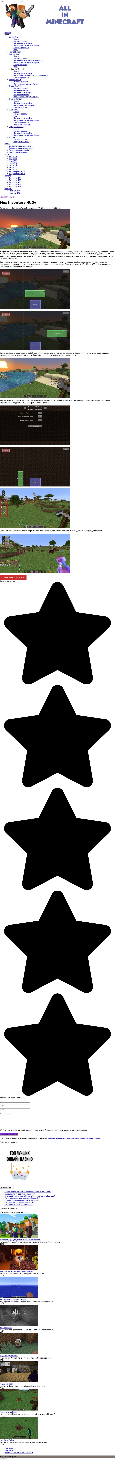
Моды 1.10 (13, 169)
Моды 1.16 (13, 157)
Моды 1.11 (13, 167)
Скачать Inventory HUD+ (13, 577)
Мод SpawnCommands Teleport (13, 1299)
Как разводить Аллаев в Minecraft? (19, 1202)
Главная (7, 33)
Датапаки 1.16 (15, 180)
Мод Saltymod (6, 1328)
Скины (7, 144)
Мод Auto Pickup (7, 1440)
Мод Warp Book (6, 1384)
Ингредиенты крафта (22, 43)
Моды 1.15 (13, 159)
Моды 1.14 (13, 161)
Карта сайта (9, 1448)
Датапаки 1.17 (15, 178)
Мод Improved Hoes (8, 1412)
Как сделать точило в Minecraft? (18, 1205)
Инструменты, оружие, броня (26, 45)
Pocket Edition (15, 52)
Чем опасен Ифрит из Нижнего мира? (16, 1271)
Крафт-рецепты (20, 65)
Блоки (16, 39)
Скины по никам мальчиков (21, 148)
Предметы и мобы (21, 142)
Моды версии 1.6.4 (17, 174)
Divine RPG (13, 37)
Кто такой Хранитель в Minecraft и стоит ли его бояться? (29, 1196)
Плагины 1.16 (14, 193)
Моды (6, 154)
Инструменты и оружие (23, 105)
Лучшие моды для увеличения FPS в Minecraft (20, 1240)
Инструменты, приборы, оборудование (30, 75)
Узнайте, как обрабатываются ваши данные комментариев (74, 1138)
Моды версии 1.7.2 (17, 172)
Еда (15, 116)
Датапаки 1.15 (15, 182)
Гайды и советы (20, 41)
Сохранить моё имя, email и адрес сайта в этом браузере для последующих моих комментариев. (45, 1130)
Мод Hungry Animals (9, 1356)
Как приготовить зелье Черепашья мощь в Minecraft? (27, 1192)
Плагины (8, 189)
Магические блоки (21, 95)
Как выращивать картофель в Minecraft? (22, 1198)
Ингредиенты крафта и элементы (28, 60)
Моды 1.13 (13, 163)
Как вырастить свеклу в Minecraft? (19, 1194)
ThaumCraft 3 (15, 80)
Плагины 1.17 (14, 191)
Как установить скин (18, 152)
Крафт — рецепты (21, 48)
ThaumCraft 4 (15, 86)
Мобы (15, 50)
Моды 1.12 (13, 165)
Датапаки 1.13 (15, 186)
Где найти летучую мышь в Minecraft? (21, 1200)
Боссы (16, 129)
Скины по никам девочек (20, 146)
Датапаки (8, 176)
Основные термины (22, 125)
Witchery (13, 137)
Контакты (8, 1450)
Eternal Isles (14, 54)
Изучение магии (20, 82)
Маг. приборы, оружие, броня (26, 84)
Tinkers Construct (16, 99)
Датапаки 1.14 (15, 184)
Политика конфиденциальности (18, 1453)
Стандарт (13, 110)
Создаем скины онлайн (19, 150)
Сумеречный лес (16, 127)
